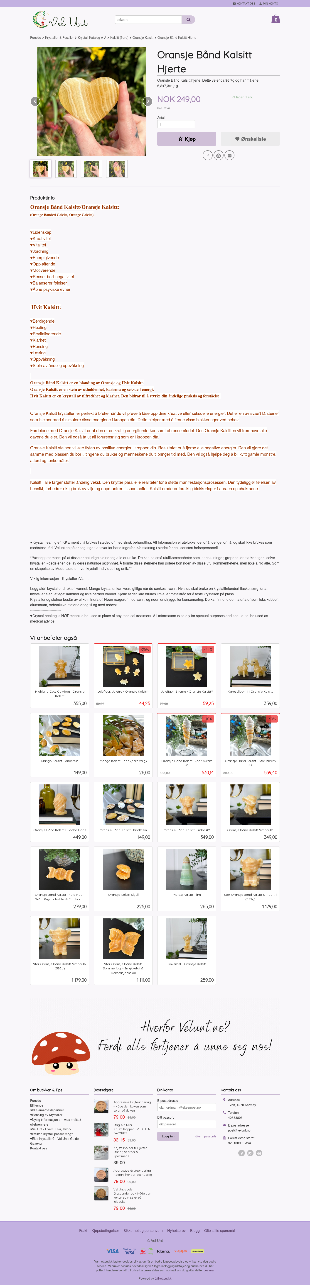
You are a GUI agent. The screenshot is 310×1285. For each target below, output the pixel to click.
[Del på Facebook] (208, 155)
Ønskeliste (253, 138)
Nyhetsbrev (176, 1230)
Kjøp (190, 138)
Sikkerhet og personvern (143, 1230)
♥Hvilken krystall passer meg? (51, 1134)
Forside (35, 37)
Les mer (209, 1270)
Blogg (195, 1230)
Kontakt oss (38, 1148)
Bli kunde (36, 1105)
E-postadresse (167, 1100)
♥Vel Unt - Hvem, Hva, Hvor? (50, 1129)
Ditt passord (166, 1117)
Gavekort (36, 1143)
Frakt (83, 1230)
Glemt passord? (205, 1136)
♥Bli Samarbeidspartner (47, 1110)
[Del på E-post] (229, 155)
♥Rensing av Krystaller (46, 1114)
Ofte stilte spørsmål (219, 1230)
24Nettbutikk (163, 1278)
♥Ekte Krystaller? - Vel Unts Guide (54, 1138)
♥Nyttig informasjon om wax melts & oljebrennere (55, 1122)
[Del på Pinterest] (219, 155)
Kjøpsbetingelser (105, 1230)
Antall (161, 117)
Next (152, 100)
